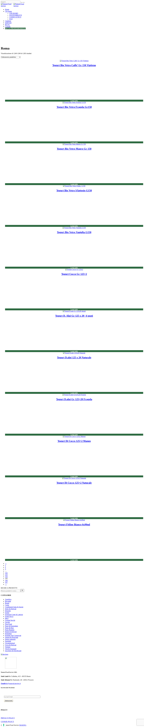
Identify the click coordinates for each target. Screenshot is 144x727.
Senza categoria (10, 639)
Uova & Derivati (10, 645)
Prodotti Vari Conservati (13, 635)
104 (6, 577)
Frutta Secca (9, 616)
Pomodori (8, 634)
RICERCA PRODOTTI (9, 588)
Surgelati (8, 641)
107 (6, 582)
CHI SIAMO (13, 13)
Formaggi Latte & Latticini (14, 614)
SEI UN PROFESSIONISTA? (15, 28)
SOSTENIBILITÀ (15, 15)
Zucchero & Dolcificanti (13, 651)
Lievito (7, 622)
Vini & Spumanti (10, 649)
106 (6, 580)
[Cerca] (22, 590)
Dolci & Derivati (10, 609)
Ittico (6, 618)
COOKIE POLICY (7, 721)
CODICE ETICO (15, 17)
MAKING (22, 725)
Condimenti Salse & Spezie (14, 607)
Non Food (8, 624)
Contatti (7, 26)
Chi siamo (8, 11)
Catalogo (8, 21)
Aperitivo (8, 599)
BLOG (7, 25)
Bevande (8, 601)
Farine (7, 613)
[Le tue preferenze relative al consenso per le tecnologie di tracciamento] (4, 725)
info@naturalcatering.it (11, 683)
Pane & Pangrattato (11, 626)
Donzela (8, 611)
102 (6, 573)
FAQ (11, 19)
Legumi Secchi (10, 620)
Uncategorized (10, 643)
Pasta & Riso (9, 628)
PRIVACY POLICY (8, 718)
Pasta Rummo (9, 630)
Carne (7, 605)
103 (6, 575)
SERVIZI (8, 23)
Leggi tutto (74, 100)
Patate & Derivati (11, 632)
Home (7, 9)
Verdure (7, 647)
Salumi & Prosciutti (11, 637)
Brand (7, 603)
